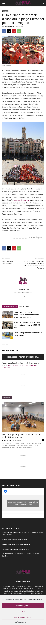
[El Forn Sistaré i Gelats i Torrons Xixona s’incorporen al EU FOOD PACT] (7, 325)
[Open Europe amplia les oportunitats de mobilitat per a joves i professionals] (7, 314)
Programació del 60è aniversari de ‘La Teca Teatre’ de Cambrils (20, 555)
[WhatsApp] (19, 31)
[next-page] (7, 343)
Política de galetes (20, 622)
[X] (9, 31)
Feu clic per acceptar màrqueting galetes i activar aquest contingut (23, 503)
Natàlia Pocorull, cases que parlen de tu (15, 549)
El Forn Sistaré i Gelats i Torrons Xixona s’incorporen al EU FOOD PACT (27, 324)
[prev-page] (3, 343)
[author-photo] (23, 286)
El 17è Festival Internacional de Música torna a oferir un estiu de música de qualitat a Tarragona (33, 264)
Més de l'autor (24, 307)
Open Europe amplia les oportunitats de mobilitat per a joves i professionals (26, 314)
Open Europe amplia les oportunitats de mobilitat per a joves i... (21, 436)
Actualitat (9, 8)
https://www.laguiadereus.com (23, 292)
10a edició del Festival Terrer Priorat (14, 539)
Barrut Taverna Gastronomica (7, 262)
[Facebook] (4, 31)
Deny (23, 611)
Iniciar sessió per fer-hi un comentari (23, 357)
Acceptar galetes (23, 605)
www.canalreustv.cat (21, 200)
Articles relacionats (10, 307)
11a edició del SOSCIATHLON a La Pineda (16, 544)
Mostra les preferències (23, 617)
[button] (3, 3)
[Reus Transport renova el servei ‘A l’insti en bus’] (7, 335)
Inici (3, 8)
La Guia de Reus (9, 26)
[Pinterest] (14, 31)
